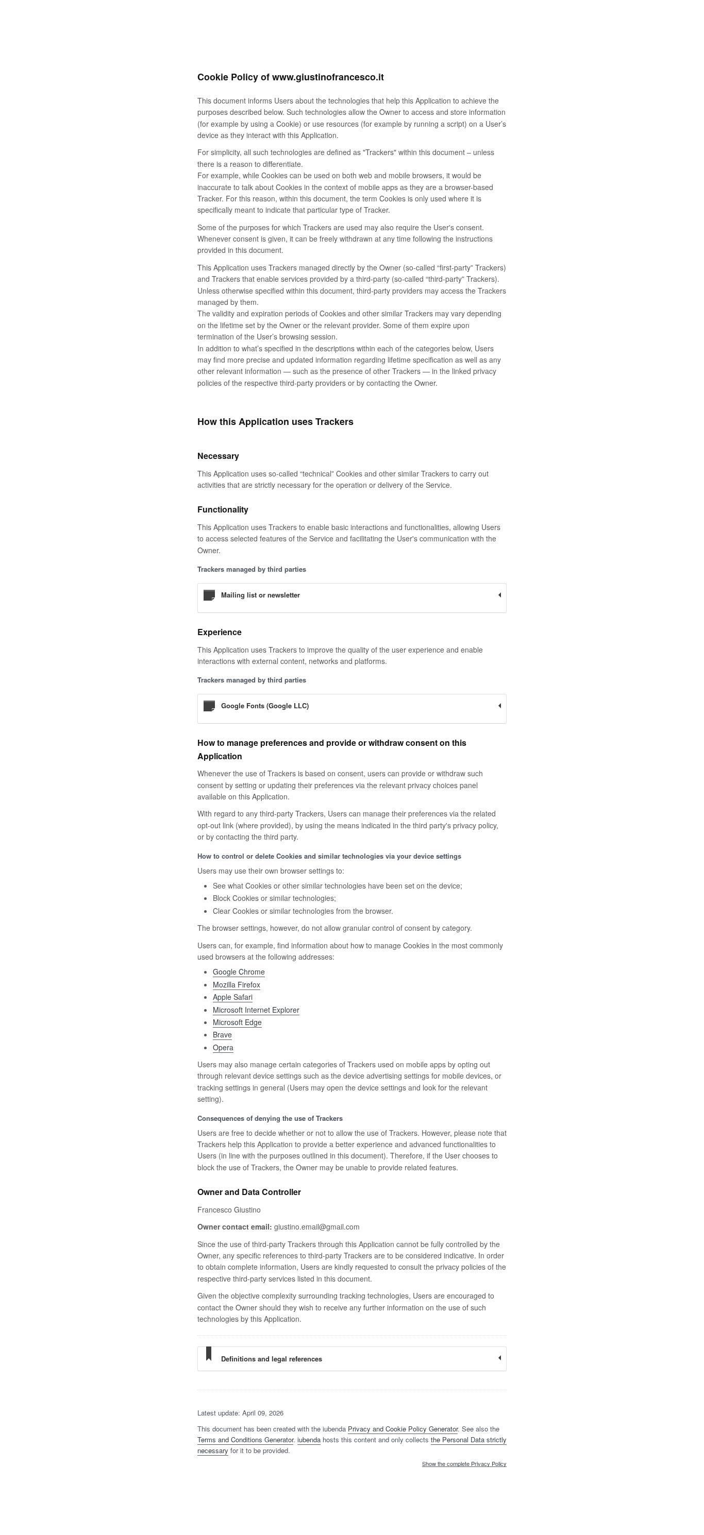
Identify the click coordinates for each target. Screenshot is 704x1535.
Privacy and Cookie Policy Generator (403, 1429)
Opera (223, 1047)
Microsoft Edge (237, 1022)
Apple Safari (233, 997)
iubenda (309, 1439)
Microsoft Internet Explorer (256, 1009)
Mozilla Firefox (236, 984)
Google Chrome (239, 971)
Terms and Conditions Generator (245, 1439)
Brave (222, 1034)
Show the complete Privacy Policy (464, 1464)
